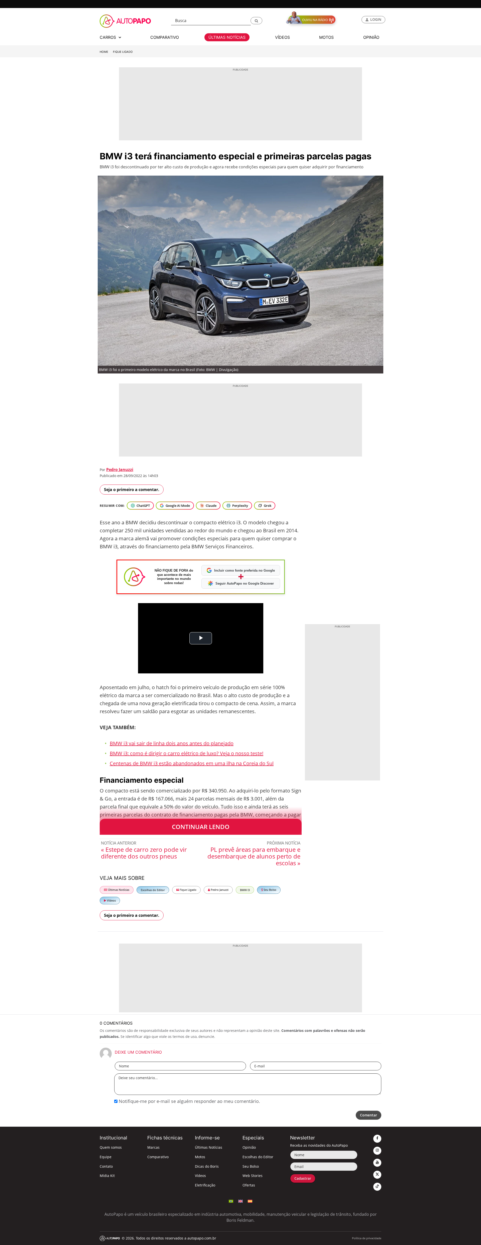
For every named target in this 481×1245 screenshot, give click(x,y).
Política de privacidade (366, 1238)
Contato (106, 1166)
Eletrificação (205, 1185)
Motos (200, 1156)
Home (104, 52)
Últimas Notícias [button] (227, 37)
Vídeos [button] (282, 37)
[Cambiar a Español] (250, 1201)
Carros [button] (108, 37)
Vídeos (111, 900)
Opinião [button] (371, 37)
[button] (256, 20)
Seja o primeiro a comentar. (131, 489)
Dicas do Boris (207, 1166)
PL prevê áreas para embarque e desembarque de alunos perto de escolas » (253, 856)
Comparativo (158, 1156)
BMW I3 (245, 890)
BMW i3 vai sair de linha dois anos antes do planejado (171, 743)
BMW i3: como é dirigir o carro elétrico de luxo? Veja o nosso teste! (186, 753)
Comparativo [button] (164, 37)
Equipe (105, 1156)
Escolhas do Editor (153, 890)
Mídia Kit (107, 1175)
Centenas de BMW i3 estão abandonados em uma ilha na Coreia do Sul (192, 763)
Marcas (153, 1147)
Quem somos (111, 1147)
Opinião (249, 1147)
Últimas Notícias (118, 890)
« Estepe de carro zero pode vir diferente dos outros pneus (144, 852)
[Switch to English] (240, 1201)
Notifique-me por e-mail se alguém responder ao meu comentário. (188, 1101)
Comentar (368, 1115)
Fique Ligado (123, 52)
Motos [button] (326, 37)
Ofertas (249, 1185)
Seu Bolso (269, 890)
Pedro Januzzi (119, 469)
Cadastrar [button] (302, 1178)
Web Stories (253, 1175)
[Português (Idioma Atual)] (231, 1201)
